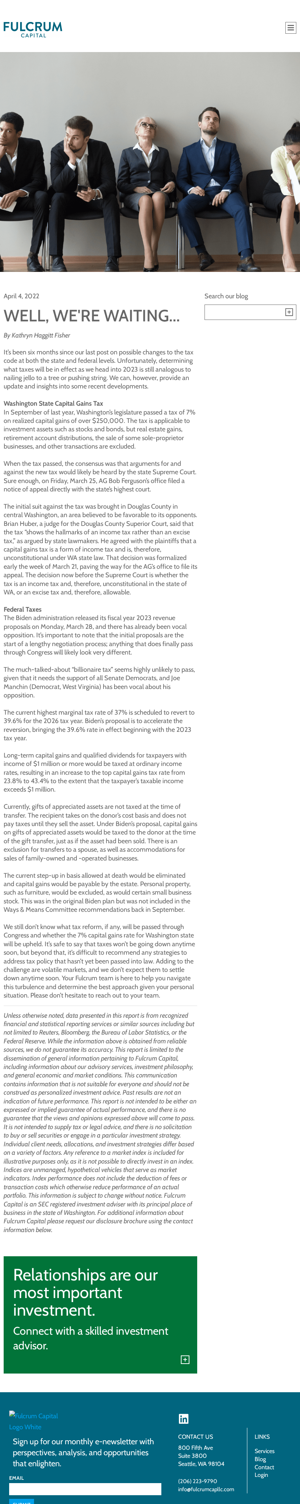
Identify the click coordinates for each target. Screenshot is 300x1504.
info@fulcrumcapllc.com (206, 1489)
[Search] (288, 312)
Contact (264, 1467)
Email (16, 1478)
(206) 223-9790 (197, 1481)
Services (265, 1451)
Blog (260, 1459)
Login (261, 1474)
